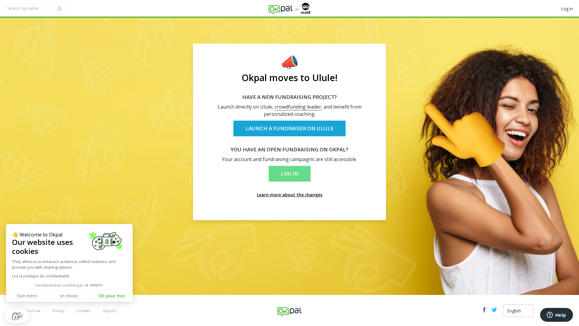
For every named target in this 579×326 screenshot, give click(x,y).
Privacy (58, 310)
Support (109, 310)
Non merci (27, 296)
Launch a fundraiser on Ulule (289, 128)
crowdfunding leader (297, 106)
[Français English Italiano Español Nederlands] (518, 311)
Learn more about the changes (289, 195)
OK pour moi (111, 296)
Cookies (83, 310)
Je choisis (69, 296)
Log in (290, 173)
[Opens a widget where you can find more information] (556, 315)
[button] (17, 316)
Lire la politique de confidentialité (40, 276)
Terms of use (29, 310)
